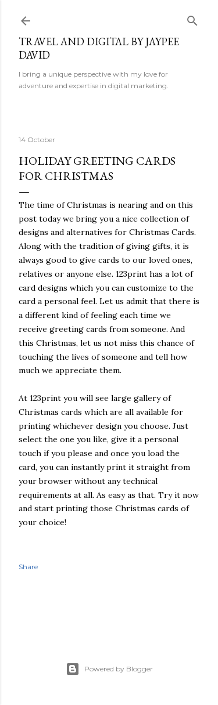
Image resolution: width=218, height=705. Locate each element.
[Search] (192, 18)
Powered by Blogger (118, 668)
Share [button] (28, 566)
